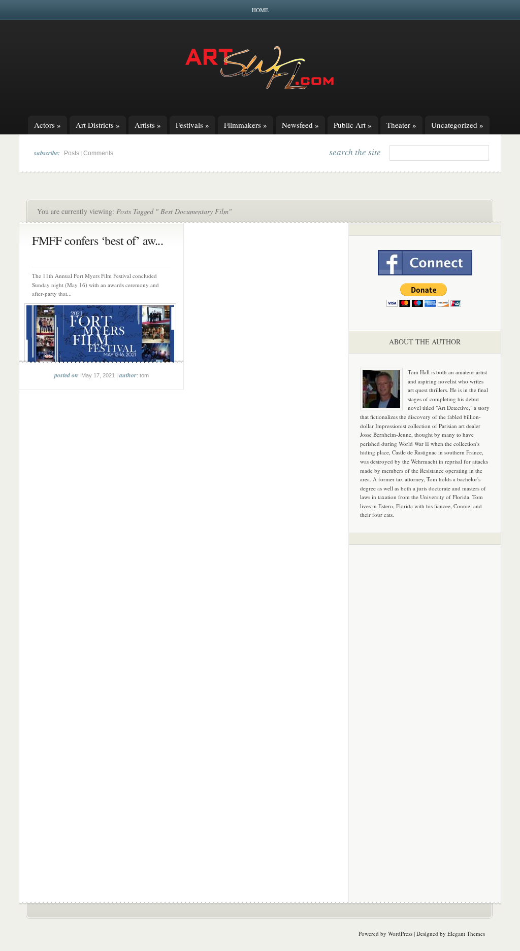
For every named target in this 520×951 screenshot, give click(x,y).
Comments (98, 153)
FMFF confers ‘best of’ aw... (97, 240)
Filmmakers (245, 125)
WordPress (400, 933)
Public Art (353, 125)
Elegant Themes (466, 933)
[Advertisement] (425, 711)
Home (260, 10)
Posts (71, 153)
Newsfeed (300, 125)
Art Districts (98, 125)
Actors (47, 125)
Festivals (192, 125)
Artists (148, 125)
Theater (401, 125)
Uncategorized (457, 125)
